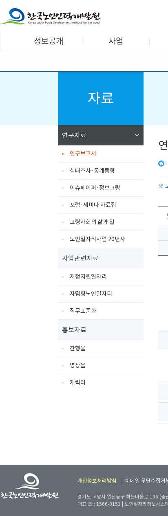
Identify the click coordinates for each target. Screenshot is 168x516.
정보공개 (48, 41)
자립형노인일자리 (91, 293)
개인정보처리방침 (97, 480)
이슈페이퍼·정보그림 (95, 187)
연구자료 (74, 135)
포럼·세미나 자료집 (93, 205)
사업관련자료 (80, 258)
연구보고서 (83, 153)
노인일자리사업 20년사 (97, 239)
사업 (115, 41)
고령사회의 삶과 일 (92, 222)
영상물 (78, 365)
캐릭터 (78, 382)
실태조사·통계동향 (92, 170)
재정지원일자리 (88, 276)
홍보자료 (74, 330)
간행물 (78, 348)
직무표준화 (83, 310)
